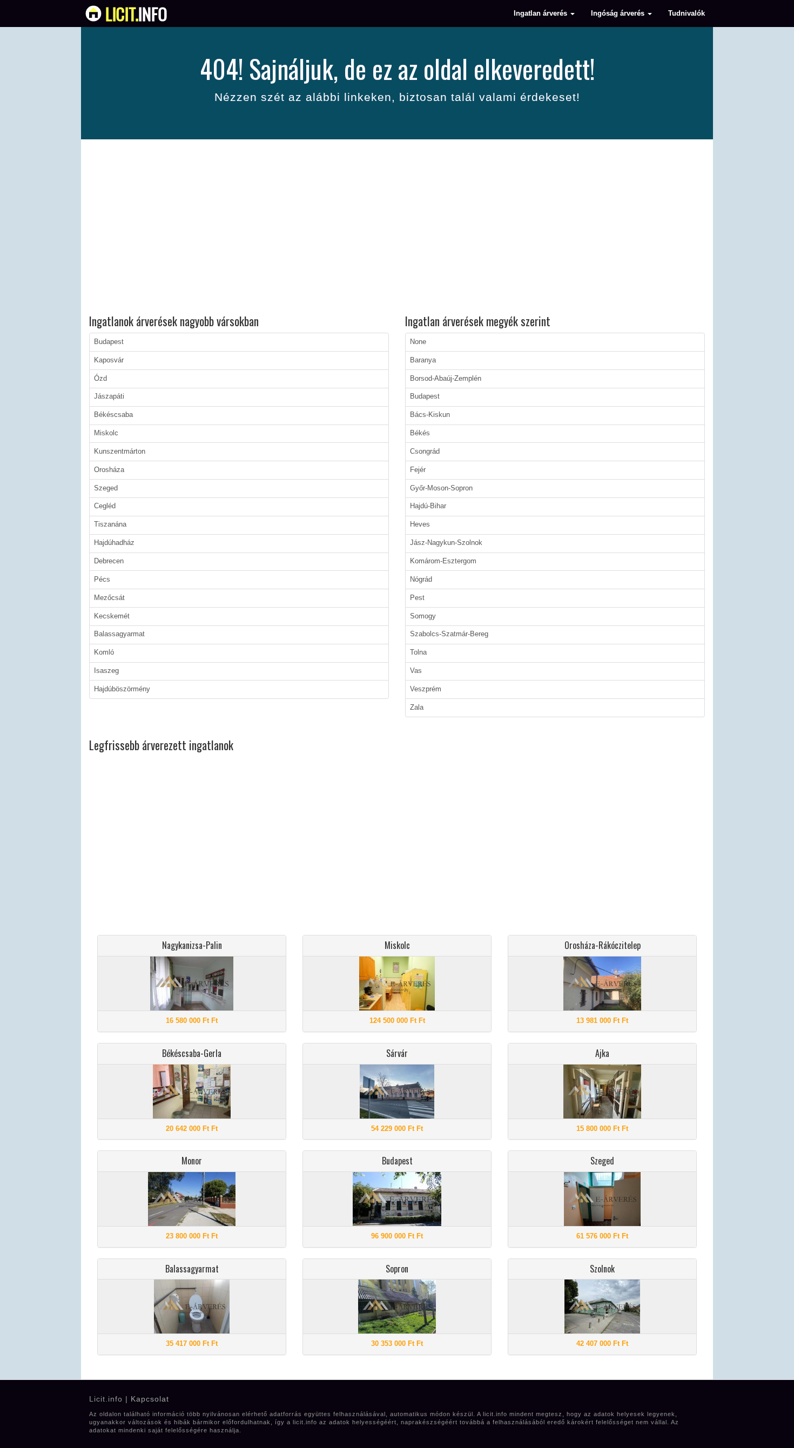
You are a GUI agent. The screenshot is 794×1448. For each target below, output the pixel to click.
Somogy (423, 616)
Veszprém (425, 689)
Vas (416, 671)
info (136, 13)
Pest (417, 598)
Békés (420, 433)
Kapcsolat (150, 1399)
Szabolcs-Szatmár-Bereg (449, 634)
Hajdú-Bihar (428, 506)
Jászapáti (109, 396)
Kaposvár (109, 360)
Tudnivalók (686, 13)
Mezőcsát (109, 598)
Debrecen (109, 561)
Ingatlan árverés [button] (541, 13)
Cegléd (105, 506)
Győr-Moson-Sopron (441, 488)
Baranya (423, 360)
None (418, 342)
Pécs (102, 579)
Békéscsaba (113, 415)
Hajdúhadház (114, 543)
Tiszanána (110, 524)
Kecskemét (112, 616)
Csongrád (425, 451)
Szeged (106, 488)
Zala (416, 707)
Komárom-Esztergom (443, 561)
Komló (104, 652)
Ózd (100, 378)
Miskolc (106, 433)
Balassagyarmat (119, 634)
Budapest (109, 342)
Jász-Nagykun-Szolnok (446, 543)
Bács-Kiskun (430, 415)
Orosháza (109, 470)
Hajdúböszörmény (122, 689)
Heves (420, 524)
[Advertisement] (397, 228)
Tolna (418, 652)
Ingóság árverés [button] (619, 13)
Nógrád (421, 579)
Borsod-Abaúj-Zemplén (445, 378)
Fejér (418, 470)
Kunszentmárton (119, 451)
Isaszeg (106, 671)
